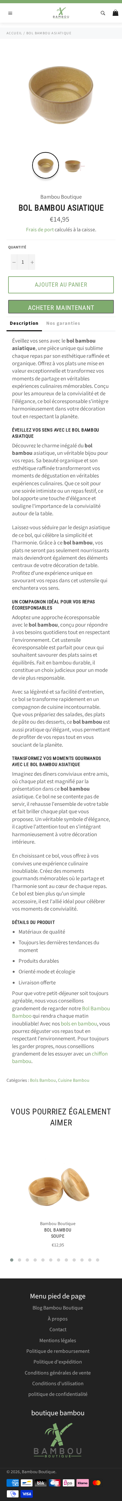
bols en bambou (79, 1024)
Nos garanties (63, 323)
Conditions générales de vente (58, 1372)
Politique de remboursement (57, 1351)
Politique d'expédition (58, 1361)
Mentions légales (57, 1340)
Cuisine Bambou (73, 1080)
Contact (57, 1329)
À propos (58, 1318)
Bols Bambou (43, 1080)
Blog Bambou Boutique (58, 1307)
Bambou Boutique (38, 1472)
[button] (12, 1260)
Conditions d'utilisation (58, 1383)
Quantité (17, 247)
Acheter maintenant (61, 308)
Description (24, 323)
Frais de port (40, 229)
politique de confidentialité (58, 1394)
